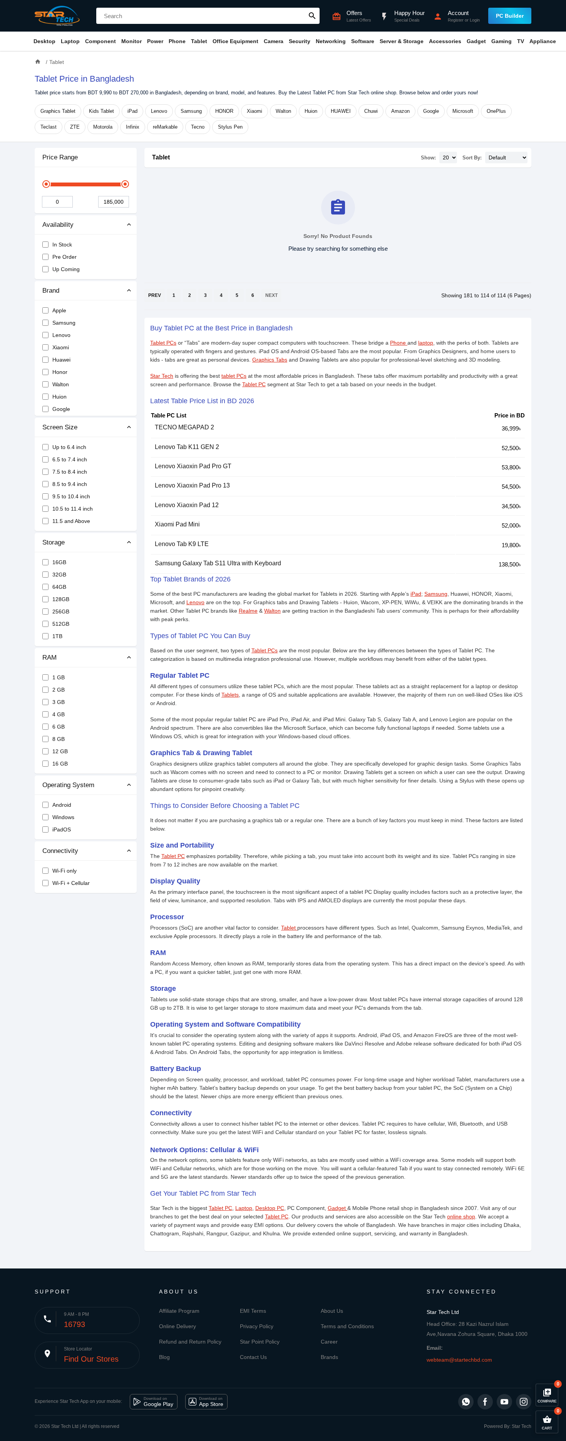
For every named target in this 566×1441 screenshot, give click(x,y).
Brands (329, 1357)
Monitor (131, 41)
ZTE (75, 127)
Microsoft (462, 111)
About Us (332, 1311)
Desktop (44, 41)
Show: (428, 158)
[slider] (46, 184)
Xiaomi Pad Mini (177, 524)
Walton (283, 111)
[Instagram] (523, 1401)
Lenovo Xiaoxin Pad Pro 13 (192, 485)
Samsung (191, 111)
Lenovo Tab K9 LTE (182, 544)
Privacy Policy (256, 1326)
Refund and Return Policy (190, 1342)
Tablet (199, 41)
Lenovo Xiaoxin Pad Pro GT (193, 466)
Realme (248, 611)
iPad (132, 111)
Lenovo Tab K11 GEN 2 (187, 447)
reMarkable (165, 127)
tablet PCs (233, 376)
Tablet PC (254, 384)
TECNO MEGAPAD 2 (184, 427)
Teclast (48, 127)
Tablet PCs (163, 343)
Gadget (476, 41)
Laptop (70, 41)
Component (100, 41)
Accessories (445, 41)
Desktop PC (269, 1208)
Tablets (230, 695)
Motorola (102, 127)
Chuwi (371, 111)
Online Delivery (177, 1326)
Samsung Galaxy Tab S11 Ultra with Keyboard (218, 563)
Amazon (400, 111)
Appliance (542, 41)
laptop (425, 343)
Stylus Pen (230, 127)
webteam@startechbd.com (459, 1360)
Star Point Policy (260, 1342)
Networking (331, 41)
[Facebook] (485, 1401)
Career (329, 1342)
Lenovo (159, 111)
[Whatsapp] (466, 1401)
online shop (461, 1216)
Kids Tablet (101, 111)
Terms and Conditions (347, 1326)
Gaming (501, 41)
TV (520, 41)
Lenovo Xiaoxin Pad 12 (187, 505)
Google (431, 111)
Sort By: (472, 158)
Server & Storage (402, 41)
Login (475, 20)
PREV (154, 295)
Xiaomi (254, 111)
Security (299, 41)
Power (155, 41)
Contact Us (253, 1357)
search (312, 15)
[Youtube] (504, 1401)
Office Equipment (235, 41)
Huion (311, 111)
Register (456, 20)
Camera (273, 41)
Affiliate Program (179, 1311)
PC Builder (510, 16)
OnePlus (496, 111)
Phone (177, 41)
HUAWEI (341, 111)
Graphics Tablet (57, 111)
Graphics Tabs (269, 360)
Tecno (197, 127)
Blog (164, 1357)
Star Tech (161, 376)
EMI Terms (253, 1311)
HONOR (224, 111)
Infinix (132, 127)
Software (362, 41)
